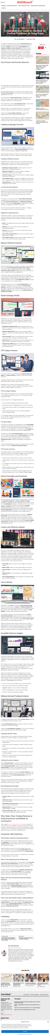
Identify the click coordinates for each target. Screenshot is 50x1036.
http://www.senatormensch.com (14, 947)
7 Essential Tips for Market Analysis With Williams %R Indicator (5, 984)
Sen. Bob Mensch (21, 39)
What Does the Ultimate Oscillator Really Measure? (31, 984)
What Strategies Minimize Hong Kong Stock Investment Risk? (18, 984)
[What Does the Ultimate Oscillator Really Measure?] (31, 978)
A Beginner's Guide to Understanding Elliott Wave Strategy (42, 122)
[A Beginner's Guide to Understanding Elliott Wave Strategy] (42, 115)
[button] (48, 1021)
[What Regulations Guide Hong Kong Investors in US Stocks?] (43, 978)
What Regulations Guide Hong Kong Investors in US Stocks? (43, 984)
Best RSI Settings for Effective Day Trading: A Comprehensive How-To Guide (8, 939)
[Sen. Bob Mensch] (4, 953)
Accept (25, 1031)
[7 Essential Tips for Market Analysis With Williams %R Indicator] (6, 978)
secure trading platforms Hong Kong (17, 824)
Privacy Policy (29, 1034)
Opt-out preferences (22, 1034)
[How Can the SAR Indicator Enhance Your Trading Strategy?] (42, 89)
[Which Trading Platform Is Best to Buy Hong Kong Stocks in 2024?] (42, 75)
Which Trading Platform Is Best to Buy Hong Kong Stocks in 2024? (42, 82)
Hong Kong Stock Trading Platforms (25, 28)
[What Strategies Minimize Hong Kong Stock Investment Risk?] (19, 978)
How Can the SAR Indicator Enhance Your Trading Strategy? (42, 96)
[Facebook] (39, 47)
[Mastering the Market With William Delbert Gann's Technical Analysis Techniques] (42, 60)
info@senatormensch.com (6, 1014)
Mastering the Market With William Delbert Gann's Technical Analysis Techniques (42, 67)
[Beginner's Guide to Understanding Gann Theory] (42, 103)
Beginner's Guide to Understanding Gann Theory (42, 109)
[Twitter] (42, 47)
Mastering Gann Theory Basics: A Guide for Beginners (26, 938)
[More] (45, 47)
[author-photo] (2, 986)
